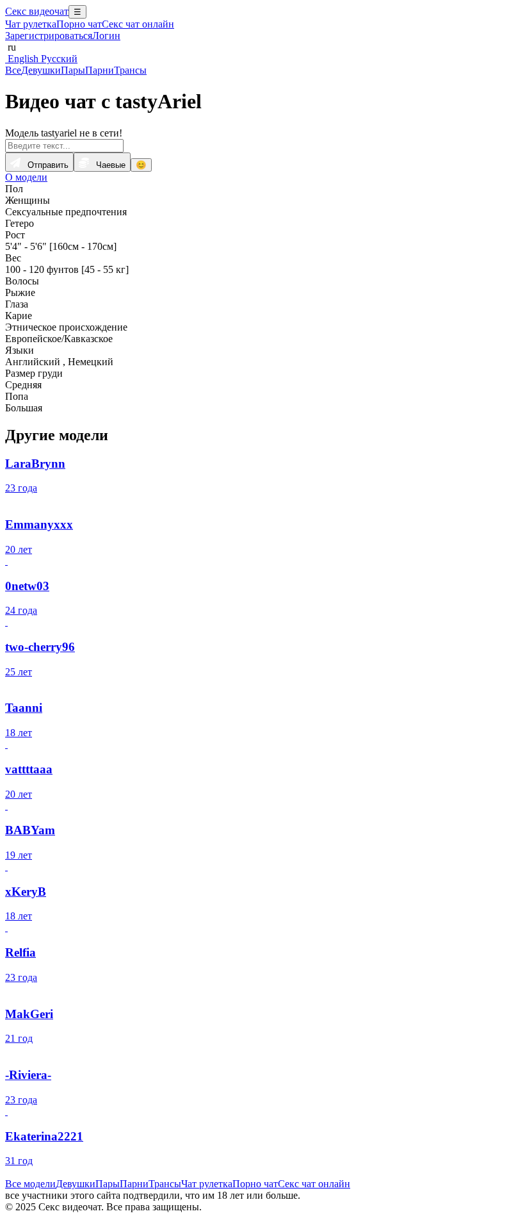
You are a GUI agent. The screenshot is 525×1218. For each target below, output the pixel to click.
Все (13, 70)
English (21, 58)
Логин (106, 35)
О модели (26, 177)
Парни (99, 70)
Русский (57, 58)
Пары (73, 70)
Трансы (130, 70)
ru (10, 47)
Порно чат (79, 24)
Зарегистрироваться (48, 35)
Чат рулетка (30, 24)
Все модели (30, 1183)
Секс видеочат (37, 11)
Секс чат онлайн (138, 24)
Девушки (41, 70)
